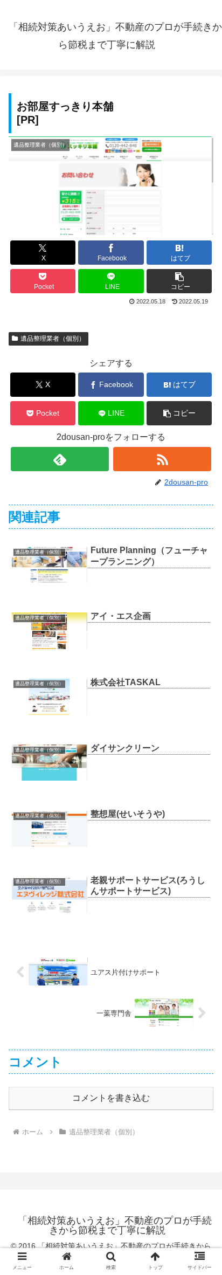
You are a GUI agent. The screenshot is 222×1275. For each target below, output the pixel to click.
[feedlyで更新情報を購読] (60, 459)
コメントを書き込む (111, 1097)
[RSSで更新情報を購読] (162, 459)
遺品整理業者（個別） (52, 338)
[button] (179, 281)
